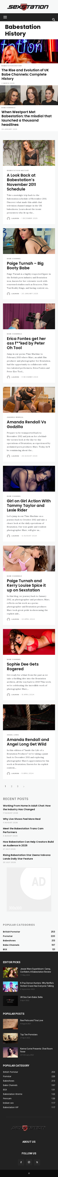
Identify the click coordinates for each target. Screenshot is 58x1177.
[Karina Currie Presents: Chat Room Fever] (10, 1052)
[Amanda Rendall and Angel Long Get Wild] (29, 717)
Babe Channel (14, 258)
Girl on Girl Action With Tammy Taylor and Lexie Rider (29, 505)
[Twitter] (37, 1162)
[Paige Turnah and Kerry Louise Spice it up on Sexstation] (29, 558)
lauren (15, 218)
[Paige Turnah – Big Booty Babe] (29, 241)
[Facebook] (21, 1162)
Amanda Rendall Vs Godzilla (26, 424)
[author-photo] (9, 218)
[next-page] (23, 786)
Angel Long (13, 735)
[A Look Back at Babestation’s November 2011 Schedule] (29, 153)
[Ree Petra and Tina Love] (10, 1024)
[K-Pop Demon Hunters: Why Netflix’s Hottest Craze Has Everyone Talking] (10, 987)
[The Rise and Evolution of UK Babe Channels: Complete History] (29, 62)
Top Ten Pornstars (28, 1034)
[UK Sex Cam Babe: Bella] (10, 1001)
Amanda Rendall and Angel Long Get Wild (28, 742)
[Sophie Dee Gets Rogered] (29, 642)
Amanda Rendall (15, 417)
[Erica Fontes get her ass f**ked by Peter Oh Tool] (29, 316)
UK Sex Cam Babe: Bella (31, 997)
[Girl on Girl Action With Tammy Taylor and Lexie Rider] (29, 479)
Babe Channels (8, 108)
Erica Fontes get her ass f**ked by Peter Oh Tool (26, 343)
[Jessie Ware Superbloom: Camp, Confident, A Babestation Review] (10, 972)
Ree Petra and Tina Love (31, 1020)
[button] (5, 17)
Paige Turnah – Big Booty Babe (25, 266)
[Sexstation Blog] (29, 6)
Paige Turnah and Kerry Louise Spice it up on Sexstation (26, 585)
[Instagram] (29, 1162)
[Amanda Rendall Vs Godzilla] (29, 400)
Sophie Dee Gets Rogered (23, 666)
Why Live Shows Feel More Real (21, 819)
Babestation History (11, 66)
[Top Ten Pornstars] (10, 1038)
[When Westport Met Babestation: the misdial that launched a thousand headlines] (29, 108)
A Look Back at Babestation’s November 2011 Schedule (21, 182)
